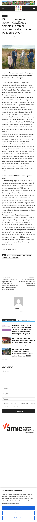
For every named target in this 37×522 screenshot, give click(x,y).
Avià (24, 255)
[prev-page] (3, 360)
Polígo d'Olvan (6, 257)
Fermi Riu (6, 36)
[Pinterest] (12, 40)
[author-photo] (18, 306)
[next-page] (6, 360)
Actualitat (9, 13)
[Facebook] (4, 40)
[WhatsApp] (17, 40)
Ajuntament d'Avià (16, 255)
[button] (3, 8)
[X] (8, 40)
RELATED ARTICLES (9, 320)
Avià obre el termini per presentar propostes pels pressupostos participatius (27, 283)
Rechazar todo (18, 518)
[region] (18, 505)
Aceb (8, 255)
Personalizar (18, 513)
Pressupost (15, 257)
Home (3, 13)
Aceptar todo (18, 508)
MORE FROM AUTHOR (23, 320)
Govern (29, 255)
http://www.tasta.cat (18, 311)
